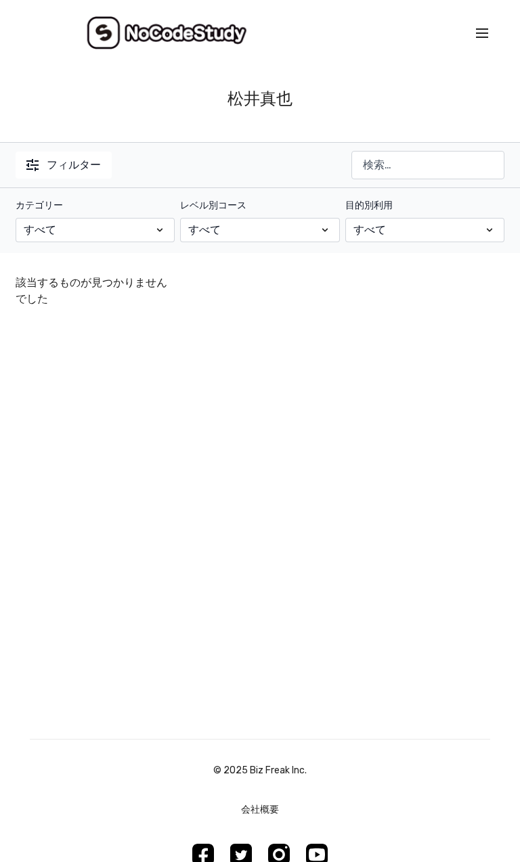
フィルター (74, 164)
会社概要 (260, 809)
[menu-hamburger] (482, 33)
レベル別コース (213, 205)
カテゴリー (39, 205)
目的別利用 (369, 205)
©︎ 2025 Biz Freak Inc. (260, 770)
